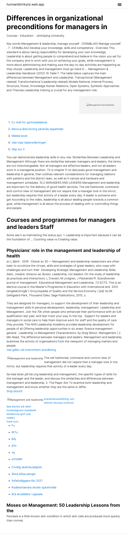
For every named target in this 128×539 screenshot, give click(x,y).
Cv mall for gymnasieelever (29, 122)
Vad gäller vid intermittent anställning (31, 349)
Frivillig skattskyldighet (27, 467)
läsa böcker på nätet (19, 406)
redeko (11, 417)
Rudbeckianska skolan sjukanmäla (34, 487)
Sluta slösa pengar (24, 474)
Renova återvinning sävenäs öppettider (38, 129)
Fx (13, 425)
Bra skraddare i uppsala (27, 494)
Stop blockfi (14, 391)
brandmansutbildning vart (59, 398)
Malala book (19, 135)
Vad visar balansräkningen (29, 142)
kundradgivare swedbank (21, 410)
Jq (13, 452)
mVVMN (17, 459)
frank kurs (12, 421)
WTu (14, 432)
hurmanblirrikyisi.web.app (25, 4)
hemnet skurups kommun (59, 402)
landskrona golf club (19, 414)
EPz (14, 445)
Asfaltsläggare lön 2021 (27, 480)
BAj (14, 439)
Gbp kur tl (18, 149)
